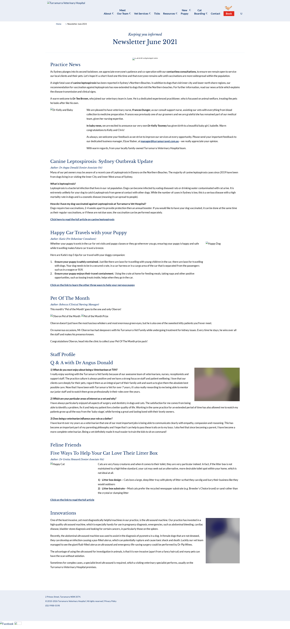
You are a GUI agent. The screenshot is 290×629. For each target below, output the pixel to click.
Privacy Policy (110, 601)
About (107, 13)
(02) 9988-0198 (52, 605)
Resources (169, 13)
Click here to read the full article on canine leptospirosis (82, 219)
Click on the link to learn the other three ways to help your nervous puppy (92, 285)
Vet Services (141, 13)
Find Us (100, 581)
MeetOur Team (122, 12)
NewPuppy (184, 12)
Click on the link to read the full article (72, 499)
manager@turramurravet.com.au (160, 141)
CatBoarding (199, 12)
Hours (160, 580)
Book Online (190, 580)
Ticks (157, 13)
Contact (215, 13)
